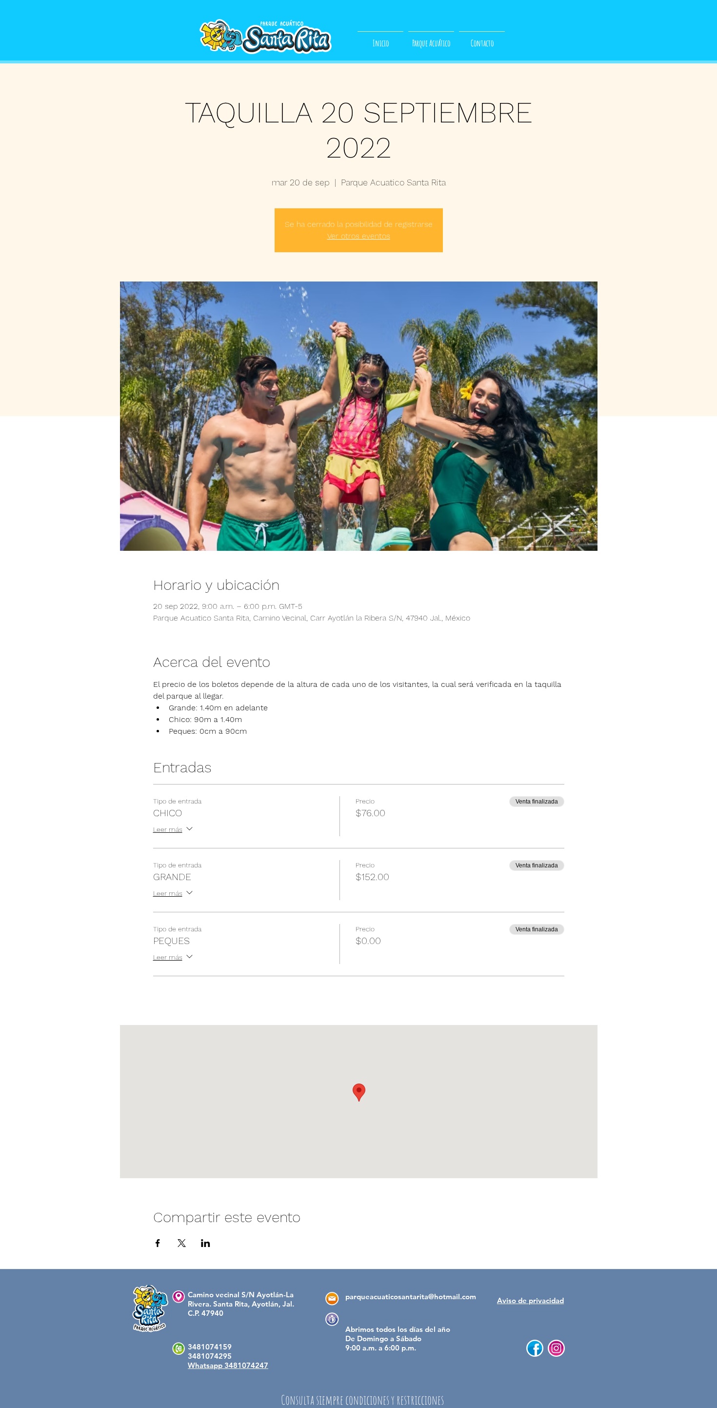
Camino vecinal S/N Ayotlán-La (241, 1294)
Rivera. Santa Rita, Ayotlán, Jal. (241, 1303)
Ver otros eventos (358, 236)
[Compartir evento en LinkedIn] (205, 1243)
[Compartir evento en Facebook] (157, 1243)
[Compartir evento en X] (181, 1243)
